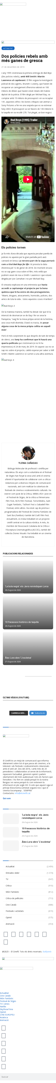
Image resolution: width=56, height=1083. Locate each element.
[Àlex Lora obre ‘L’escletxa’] (28, 648)
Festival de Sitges (8, 1001)
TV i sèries (4, 1003)
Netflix (3, 1006)
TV (29, 879)
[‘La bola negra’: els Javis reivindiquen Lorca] (28, 577)
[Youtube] (29, 934)
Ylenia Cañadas (28, 463)
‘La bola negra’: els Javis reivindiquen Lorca (26, 586)
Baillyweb (47, 951)
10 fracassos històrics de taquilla (22, 622)
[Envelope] (5, 941)
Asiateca (4, 1017)
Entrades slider (29, 873)
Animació (29, 923)
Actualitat (8, 48)
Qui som (7, 798)
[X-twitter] (5, 934)
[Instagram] (21, 934)
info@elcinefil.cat (22, 793)
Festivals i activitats (29, 911)
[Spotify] (44, 934)
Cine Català (29, 904)
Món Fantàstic (29, 892)
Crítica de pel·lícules (29, 898)
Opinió (29, 917)
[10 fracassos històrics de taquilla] (28, 612)
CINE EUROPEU (7, 1014)
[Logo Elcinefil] (13, 4)
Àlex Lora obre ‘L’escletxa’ (18, 657)
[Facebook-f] (36, 934)
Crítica (29, 885)
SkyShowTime (6, 1009)
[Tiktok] (13, 934)
